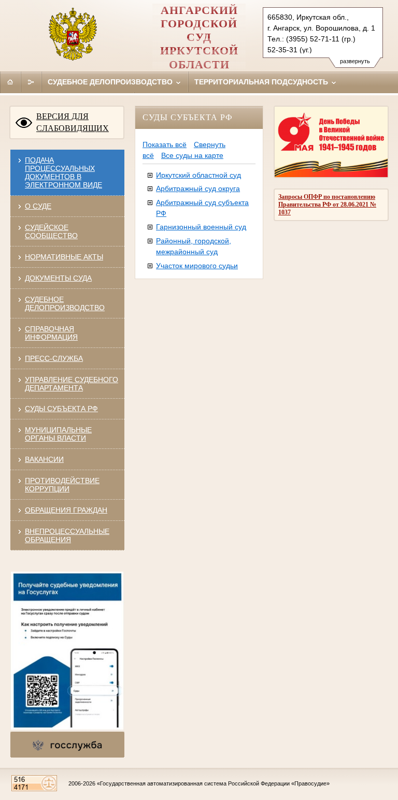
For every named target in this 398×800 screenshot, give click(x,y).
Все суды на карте (192, 155)
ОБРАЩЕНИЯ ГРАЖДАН (66, 510)
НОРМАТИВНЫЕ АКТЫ (64, 257)
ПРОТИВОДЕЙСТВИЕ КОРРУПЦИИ (62, 484)
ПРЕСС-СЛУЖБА (54, 358)
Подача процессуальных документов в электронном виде (63, 172)
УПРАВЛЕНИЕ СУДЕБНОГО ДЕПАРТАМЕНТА (71, 383)
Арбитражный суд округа (198, 188)
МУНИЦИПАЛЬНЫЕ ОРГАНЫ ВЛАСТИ (58, 434)
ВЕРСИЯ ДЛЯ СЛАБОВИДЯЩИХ (72, 122)
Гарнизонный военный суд (201, 227)
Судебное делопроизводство (111, 82)
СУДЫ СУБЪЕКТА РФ (61, 408)
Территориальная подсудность (262, 82)
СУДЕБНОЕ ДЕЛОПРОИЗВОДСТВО (65, 303)
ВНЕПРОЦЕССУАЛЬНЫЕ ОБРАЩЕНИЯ (67, 535)
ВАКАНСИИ (44, 459)
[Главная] (10, 81)
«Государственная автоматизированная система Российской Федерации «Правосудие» (213, 783)
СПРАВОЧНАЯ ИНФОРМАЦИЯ (51, 333)
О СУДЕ (38, 206)
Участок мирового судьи (197, 265)
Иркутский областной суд (198, 175)
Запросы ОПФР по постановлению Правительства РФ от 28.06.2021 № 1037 (327, 204)
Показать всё (165, 144)
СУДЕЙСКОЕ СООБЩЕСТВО (51, 231)
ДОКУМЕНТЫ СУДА (58, 278)
